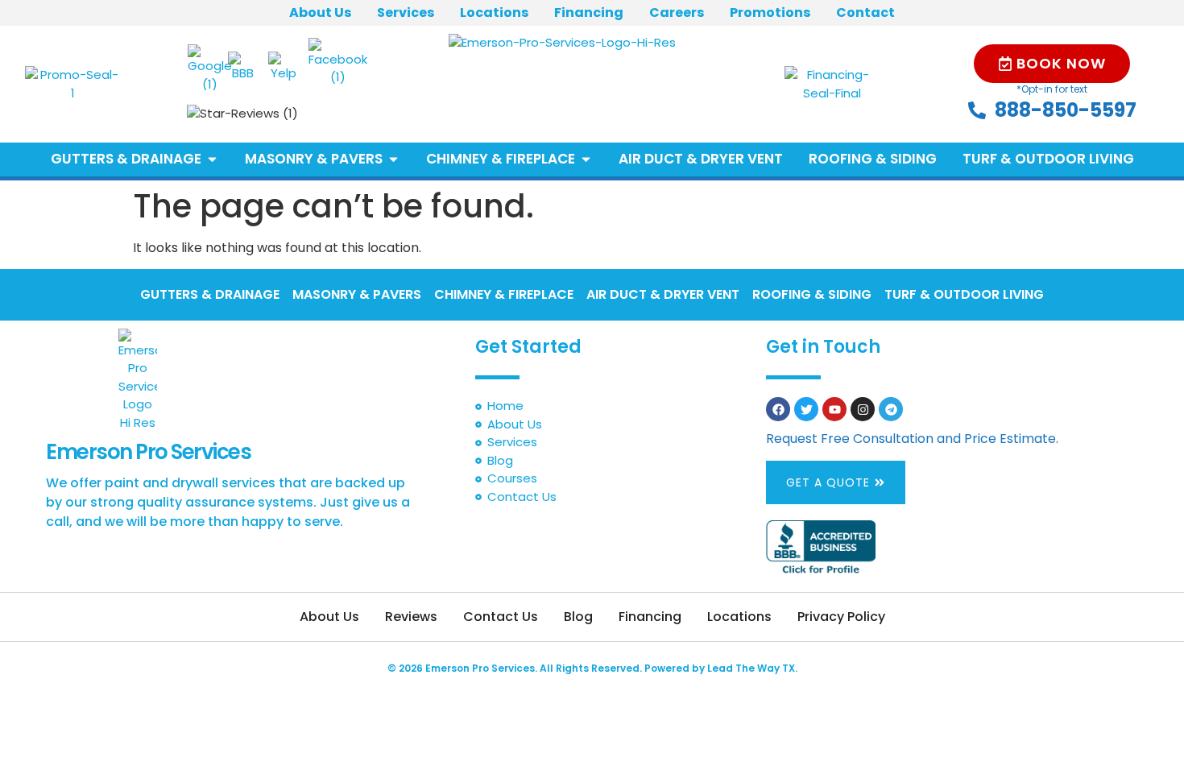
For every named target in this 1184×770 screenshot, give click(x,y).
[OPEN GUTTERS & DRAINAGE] (212, 159)
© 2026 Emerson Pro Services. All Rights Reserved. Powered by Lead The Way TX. (592, 668)
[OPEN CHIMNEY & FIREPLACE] (586, 159)
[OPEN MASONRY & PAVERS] (393, 159)
